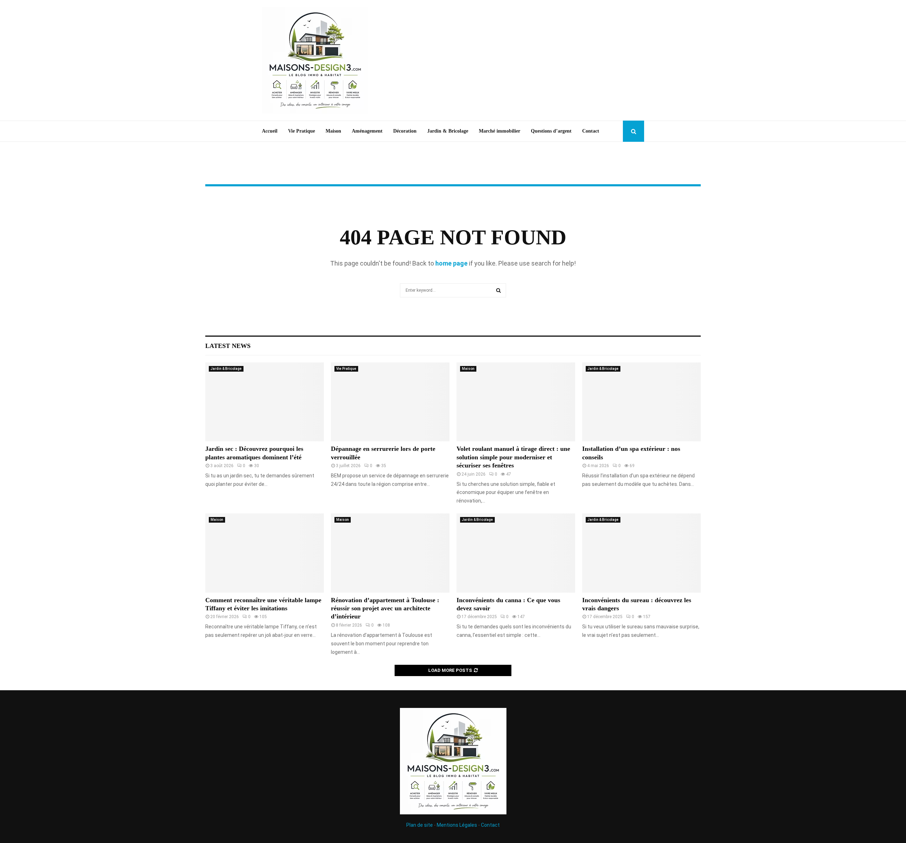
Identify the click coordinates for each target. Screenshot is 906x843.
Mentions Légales (457, 825)
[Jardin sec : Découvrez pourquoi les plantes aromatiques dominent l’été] (264, 401)
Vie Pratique (301, 131)
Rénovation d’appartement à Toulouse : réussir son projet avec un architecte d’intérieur (385, 608)
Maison (333, 131)
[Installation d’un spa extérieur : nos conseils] (641, 401)
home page (451, 263)
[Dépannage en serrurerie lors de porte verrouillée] (390, 401)
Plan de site (419, 825)
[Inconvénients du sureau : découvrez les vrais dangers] (641, 552)
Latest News (228, 345)
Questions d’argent (551, 131)
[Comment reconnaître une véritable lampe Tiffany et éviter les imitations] (264, 552)
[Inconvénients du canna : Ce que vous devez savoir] (516, 552)
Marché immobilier (499, 131)
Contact (590, 131)
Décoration (405, 131)
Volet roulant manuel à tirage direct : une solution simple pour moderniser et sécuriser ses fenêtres (513, 457)
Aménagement (367, 131)
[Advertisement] (515, 60)
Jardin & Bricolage (447, 131)
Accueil (269, 131)
